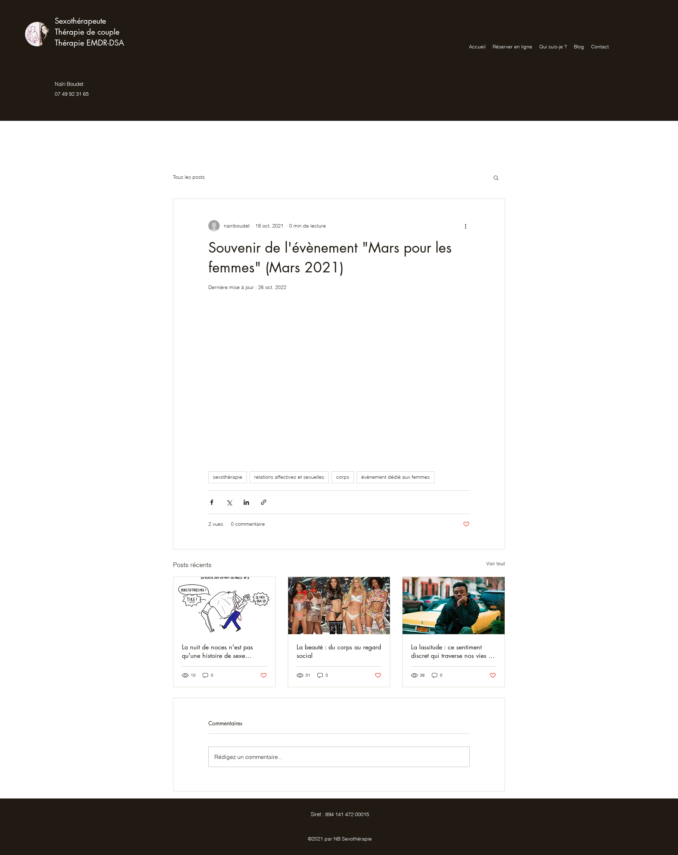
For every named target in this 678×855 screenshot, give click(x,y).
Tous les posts (189, 177)
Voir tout (495, 563)
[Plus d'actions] (465, 226)
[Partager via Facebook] (211, 502)
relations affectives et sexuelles (289, 477)
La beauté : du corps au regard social (339, 651)
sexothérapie (227, 477)
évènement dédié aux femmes (395, 477)
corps (342, 477)
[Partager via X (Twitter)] (229, 502)
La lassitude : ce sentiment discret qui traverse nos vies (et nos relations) (453, 651)
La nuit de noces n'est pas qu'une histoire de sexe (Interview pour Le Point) (217, 651)
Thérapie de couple (87, 32)
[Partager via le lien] (263, 502)
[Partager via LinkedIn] (246, 502)
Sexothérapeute (80, 21)
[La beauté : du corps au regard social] (339, 605)
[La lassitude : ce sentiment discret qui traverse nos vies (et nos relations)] (454, 605)
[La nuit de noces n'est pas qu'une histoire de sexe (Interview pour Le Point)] (224, 605)
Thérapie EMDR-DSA (89, 43)
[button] (496, 177)
